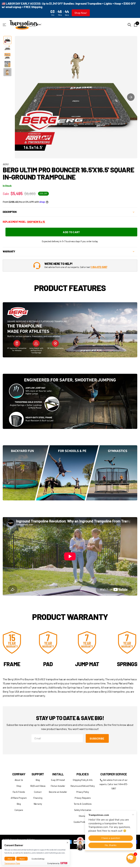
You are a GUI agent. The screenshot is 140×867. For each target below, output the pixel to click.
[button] (130, 97)
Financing (37, 798)
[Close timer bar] (133, 9)
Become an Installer (58, 792)
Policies (82, 774)
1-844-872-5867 (99, 267)
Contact (37, 792)
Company (18, 774)
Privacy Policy (82, 792)
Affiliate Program (19, 798)
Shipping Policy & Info (82, 780)
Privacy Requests (82, 798)
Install (58, 774)
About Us (19, 780)
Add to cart (71, 232)
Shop (18, 786)
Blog (19, 803)
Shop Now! (80, 12)
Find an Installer (58, 786)
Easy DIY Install (58, 780)
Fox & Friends (19, 792)
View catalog (5, 24)
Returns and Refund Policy (83, 786)
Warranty (38, 803)
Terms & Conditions (83, 803)
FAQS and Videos (37, 786)
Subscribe (97, 738)
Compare (19, 810)
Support (38, 774)
